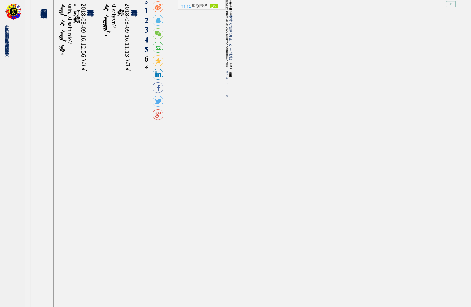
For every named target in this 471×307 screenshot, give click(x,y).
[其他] (8, 48)
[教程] (8, 39)
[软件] (8, 43)
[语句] (8, 30)
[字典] (8, 25)
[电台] (8, 36)
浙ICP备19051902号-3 (227, 83)
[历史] (8, 27)
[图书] (8, 32)
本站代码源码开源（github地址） (231, 38)
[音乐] (8, 34)
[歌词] (8, 45)
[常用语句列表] (44, 5)
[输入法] (8, 41)
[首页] (8, 23)
